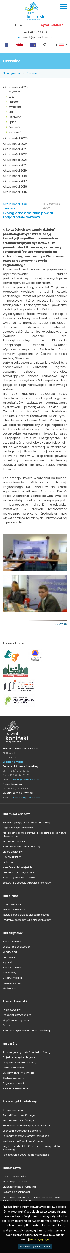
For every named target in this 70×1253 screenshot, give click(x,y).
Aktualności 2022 (15, 154)
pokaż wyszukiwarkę (45, 45)
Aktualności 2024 (15, 144)
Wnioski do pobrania (15, 841)
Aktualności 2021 (15, 160)
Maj (11, 112)
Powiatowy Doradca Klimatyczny (21, 846)
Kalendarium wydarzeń (16, 1088)
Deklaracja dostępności (16, 1191)
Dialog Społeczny (13, 851)
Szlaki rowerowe (12, 941)
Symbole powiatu (13, 1110)
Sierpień (14, 127)
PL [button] (56, 45)
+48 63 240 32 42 (35, 32)
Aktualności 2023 (15, 149)
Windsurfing (10, 951)
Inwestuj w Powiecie (14, 909)
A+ (22, 25)
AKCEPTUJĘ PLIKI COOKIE (35, 1246)
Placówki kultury (12, 856)
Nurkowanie (9, 957)
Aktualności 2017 (15, 181)
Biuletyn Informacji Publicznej (19, 1186)
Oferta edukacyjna (13, 1078)
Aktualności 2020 (15, 165)
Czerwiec (32, 73)
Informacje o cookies (15, 1181)
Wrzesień (15, 132)
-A (14, 25)
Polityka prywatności (14, 1176)
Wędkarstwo (10, 988)
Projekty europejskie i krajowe (19, 1057)
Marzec (14, 102)
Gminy (6, 1025)
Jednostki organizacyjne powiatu (22, 1130)
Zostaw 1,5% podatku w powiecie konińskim (27, 882)
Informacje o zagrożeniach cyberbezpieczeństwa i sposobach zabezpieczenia (31, 1198)
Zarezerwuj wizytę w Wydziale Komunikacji (27, 822)
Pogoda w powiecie (14, 1083)
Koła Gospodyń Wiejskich (17, 867)
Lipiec (12, 122)
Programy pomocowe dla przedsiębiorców (27, 919)
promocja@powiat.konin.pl (27, 797)
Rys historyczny (12, 1009)
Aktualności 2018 (15, 176)
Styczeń (14, 91)
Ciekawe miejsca (12, 977)
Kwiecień (15, 107)
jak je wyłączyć (39, 1239)
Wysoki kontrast (52, 25)
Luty (11, 97)
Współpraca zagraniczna (17, 1020)
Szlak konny (9, 972)
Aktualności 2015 (15, 192)
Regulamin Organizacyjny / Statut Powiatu (27, 1125)
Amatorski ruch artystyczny (18, 872)
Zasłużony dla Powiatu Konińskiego (23, 1141)
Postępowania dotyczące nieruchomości (26, 1154)
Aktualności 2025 (15, 138)
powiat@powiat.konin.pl (37, 37)
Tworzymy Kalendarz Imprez (19, 877)
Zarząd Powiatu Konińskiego (19, 1115)
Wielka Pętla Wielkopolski (17, 946)
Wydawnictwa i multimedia (19, 1072)
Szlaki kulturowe (12, 967)
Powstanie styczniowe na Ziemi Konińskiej (26, 1030)
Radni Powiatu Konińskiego (18, 1120)
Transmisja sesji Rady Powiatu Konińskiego (27, 1052)
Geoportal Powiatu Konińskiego (20, 1062)
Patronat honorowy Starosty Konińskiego (26, 1135)
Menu (63, 6)
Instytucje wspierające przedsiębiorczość (26, 914)
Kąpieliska (8, 962)
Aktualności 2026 (15, 87)
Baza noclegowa (12, 983)
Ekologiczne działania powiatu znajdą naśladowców (29, 215)
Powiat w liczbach (13, 904)
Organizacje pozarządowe (18, 827)
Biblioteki (8, 862)
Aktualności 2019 (15, 170)
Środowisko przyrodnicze (17, 1015)
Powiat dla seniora (13, 1067)
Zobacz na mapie (13, 761)
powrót (61, 624)
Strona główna (11, 73)
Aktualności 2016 (15, 187)
